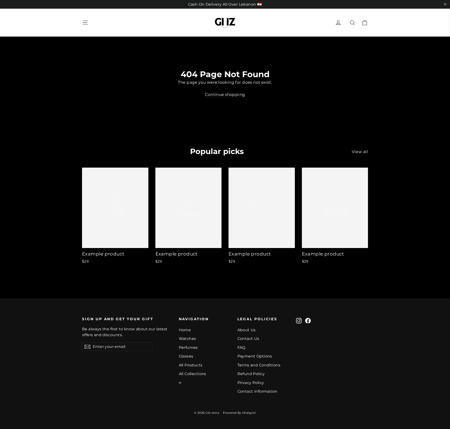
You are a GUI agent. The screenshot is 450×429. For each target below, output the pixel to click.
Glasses (186, 356)
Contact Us (248, 338)
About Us (246, 330)
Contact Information (257, 391)
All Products (190, 365)
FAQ (241, 347)
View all (360, 151)
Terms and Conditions (259, 365)
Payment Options (254, 356)
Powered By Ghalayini (239, 412)
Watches (187, 338)
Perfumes (188, 347)
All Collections (192, 374)
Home (185, 330)
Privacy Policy (250, 382)
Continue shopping (225, 94)
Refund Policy (251, 374)
